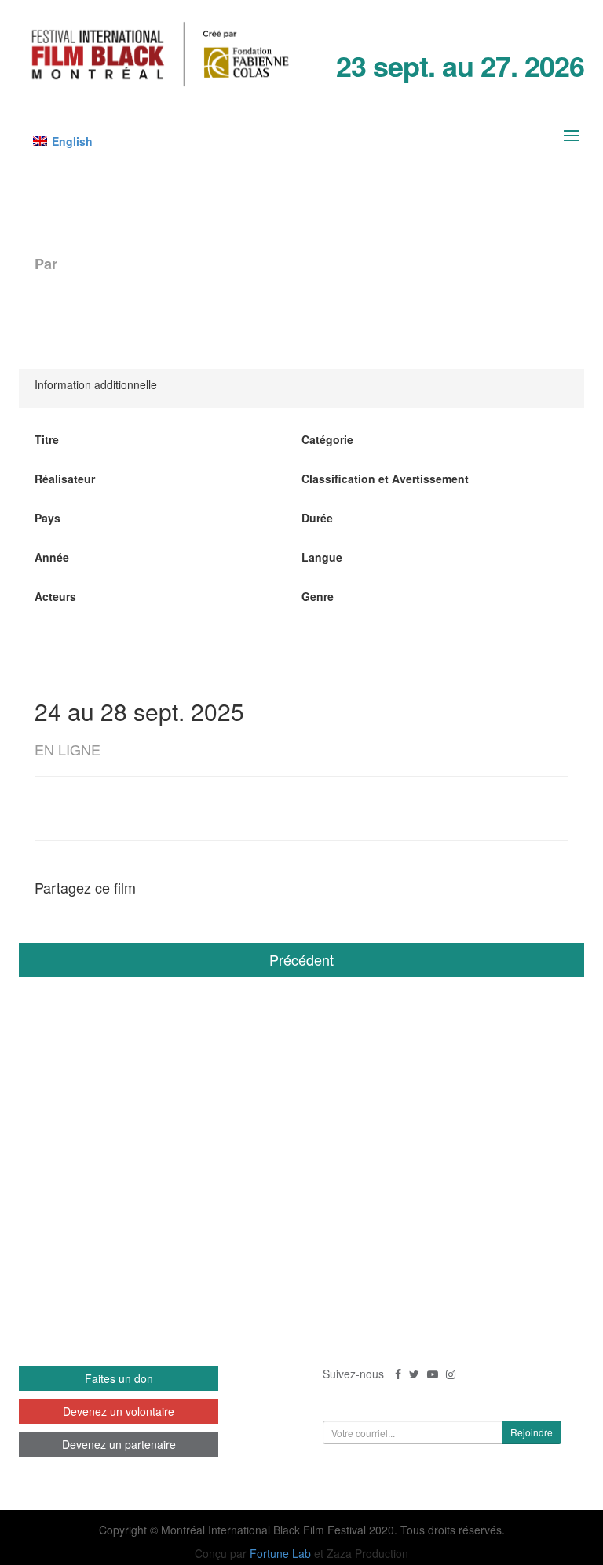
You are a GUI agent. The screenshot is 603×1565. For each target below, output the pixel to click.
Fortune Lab (280, 1553)
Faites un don (119, 1378)
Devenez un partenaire (119, 1444)
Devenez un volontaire (118, 1411)
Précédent (301, 959)
